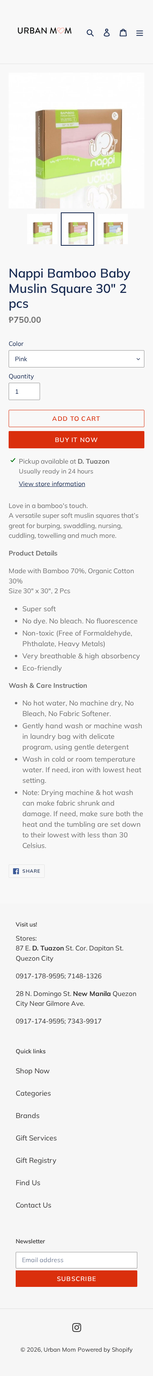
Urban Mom (60, 1349)
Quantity (21, 376)
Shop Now (33, 1070)
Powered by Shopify (105, 1349)
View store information (52, 484)
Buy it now (76, 440)
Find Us (28, 1182)
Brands (28, 1115)
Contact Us (33, 1205)
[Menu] (139, 32)
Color (16, 343)
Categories (33, 1093)
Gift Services (36, 1137)
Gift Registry (36, 1160)
